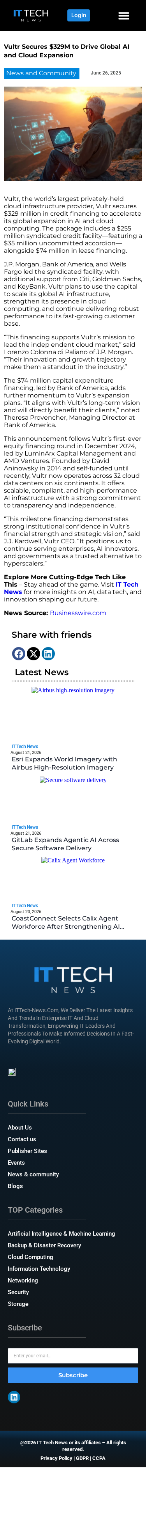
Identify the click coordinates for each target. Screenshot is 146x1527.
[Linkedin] (14, 1397)
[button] (123, 15)
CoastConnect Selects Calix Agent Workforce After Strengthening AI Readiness (66, 926)
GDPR (82, 1458)
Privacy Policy (56, 1458)
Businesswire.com (78, 613)
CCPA (99, 1458)
